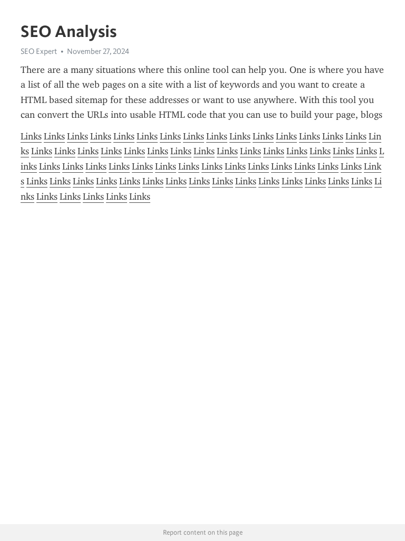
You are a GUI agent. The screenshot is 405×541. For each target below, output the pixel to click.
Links (31, 136)
